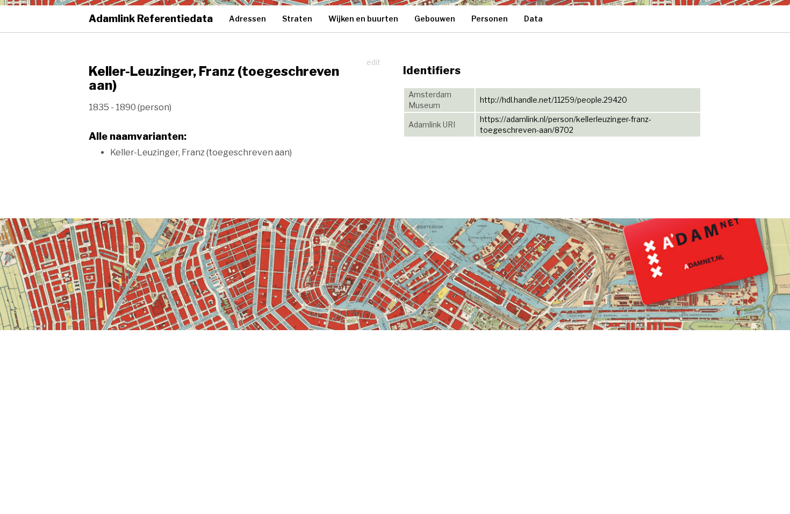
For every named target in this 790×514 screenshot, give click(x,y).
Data (533, 18)
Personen (489, 18)
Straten (297, 18)
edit (373, 62)
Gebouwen (434, 18)
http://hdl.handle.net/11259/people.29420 (553, 99)
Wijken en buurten (363, 18)
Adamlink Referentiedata (151, 18)
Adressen (247, 18)
